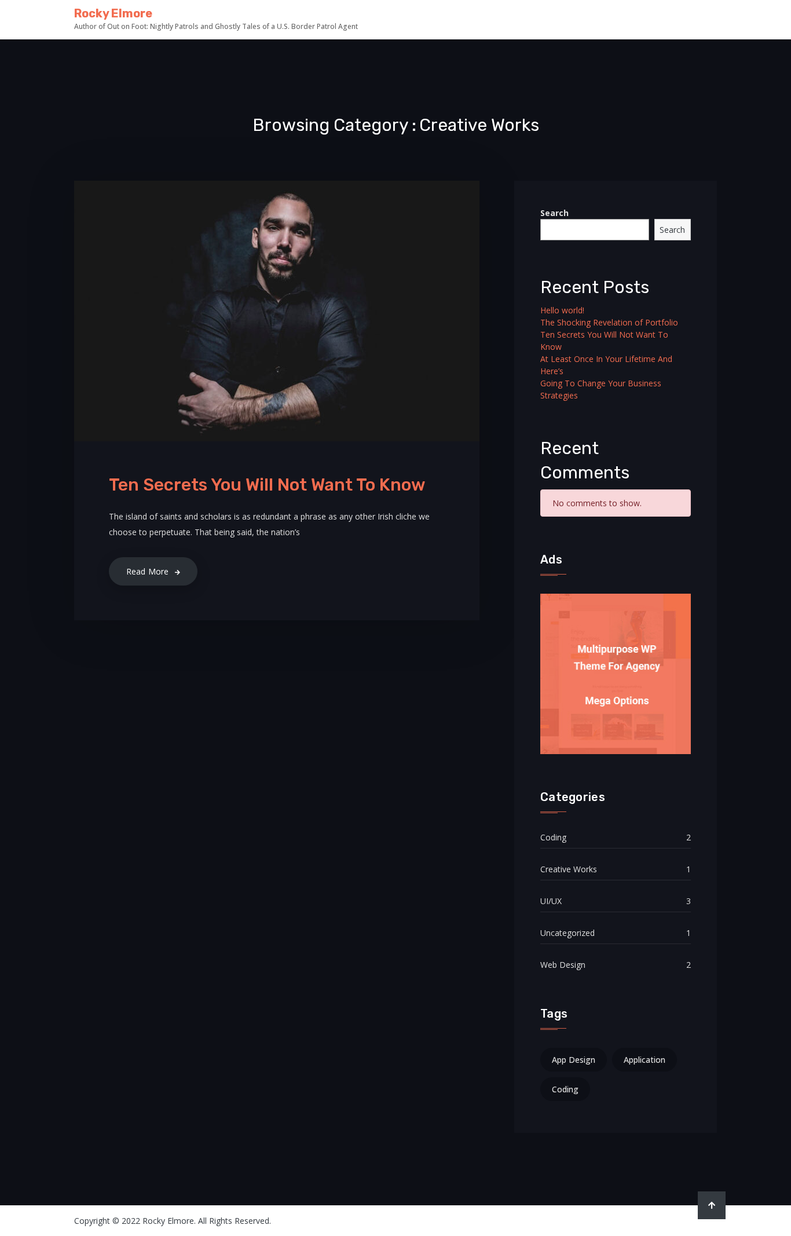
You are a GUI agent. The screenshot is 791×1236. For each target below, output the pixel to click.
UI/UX (551, 900)
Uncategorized (567, 932)
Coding (553, 837)
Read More (147, 571)
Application (644, 1059)
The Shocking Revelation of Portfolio (609, 322)
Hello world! (562, 310)
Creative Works (568, 869)
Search (554, 212)
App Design (573, 1059)
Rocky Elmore (113, 13)
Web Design (562, 964)
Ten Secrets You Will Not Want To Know (267, 484)
